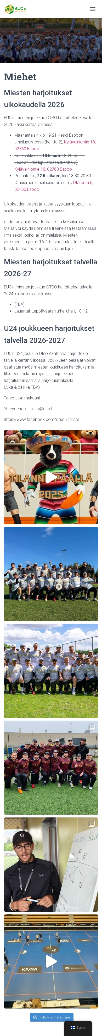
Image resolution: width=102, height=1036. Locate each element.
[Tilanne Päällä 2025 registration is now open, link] (51, 477)
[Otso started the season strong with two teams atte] (51, 768)
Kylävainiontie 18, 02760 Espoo (43, 169)
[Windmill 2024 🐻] (51, 671)
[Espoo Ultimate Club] (19, 9)
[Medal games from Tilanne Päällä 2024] (51, 961)
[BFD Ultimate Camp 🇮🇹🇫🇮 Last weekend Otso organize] (51, 864)
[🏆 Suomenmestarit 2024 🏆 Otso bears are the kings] (51, 574)
